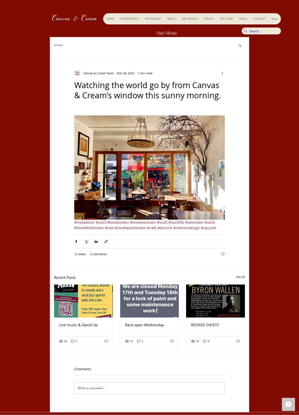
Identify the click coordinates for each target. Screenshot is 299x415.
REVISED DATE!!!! (205, 324)
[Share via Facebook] (76, 241)
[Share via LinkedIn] (96, 241)
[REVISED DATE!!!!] (215, 301)
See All (240, 277)
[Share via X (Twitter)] (86, 241)
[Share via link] (106, 241)
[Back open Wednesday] (149, 301)
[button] (240, 45)
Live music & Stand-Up (78, 324)
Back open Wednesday (144, 324)
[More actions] (222, 73)
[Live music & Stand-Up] (83, 301)
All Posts (58, 45)
